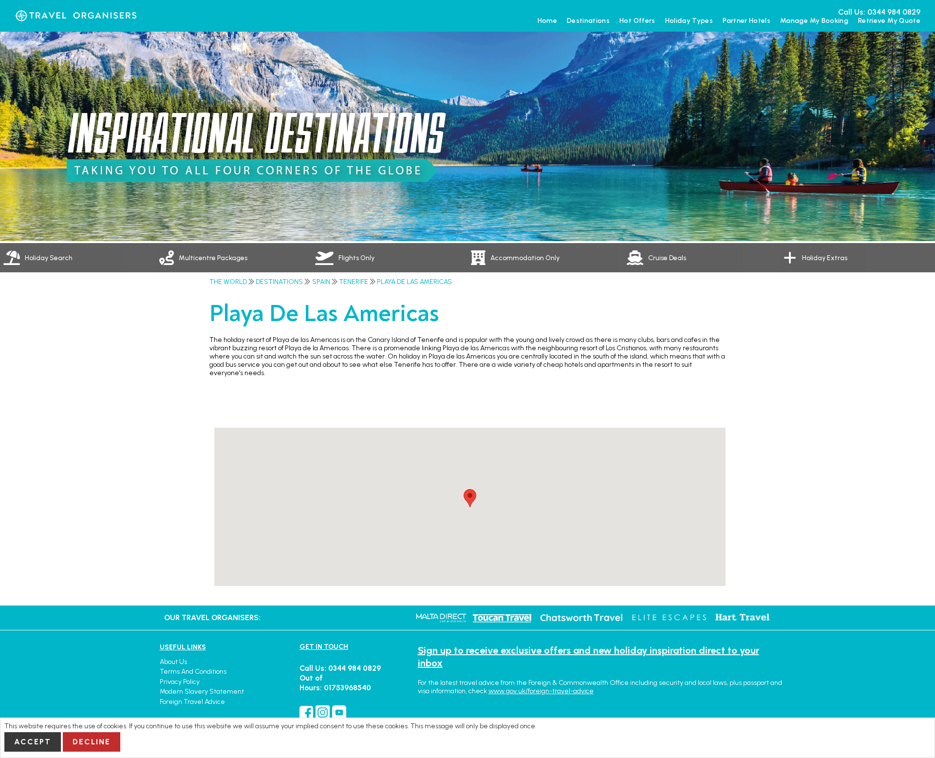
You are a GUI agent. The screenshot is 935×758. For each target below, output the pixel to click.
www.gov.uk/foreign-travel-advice (541, 691)
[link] (234, 257)
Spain (321, 282)
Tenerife (353, 282)
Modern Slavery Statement (202, 691)
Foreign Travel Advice (192, 702)
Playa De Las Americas (414, 282)
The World (228, 282)
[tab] (78, 257)
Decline (92, 741)
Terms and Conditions (193, 671)
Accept (32, 741)
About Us (173, 662)
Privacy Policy (180, 682)
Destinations (279, 282)
